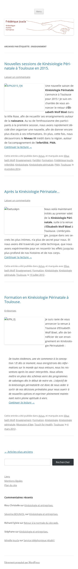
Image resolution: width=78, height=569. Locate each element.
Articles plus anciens (18, 451)
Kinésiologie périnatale (41, 164)
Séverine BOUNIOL (14, 514)
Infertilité (9, 164)
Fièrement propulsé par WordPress (22, 562)
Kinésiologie (21, 164)
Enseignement (23, 160)
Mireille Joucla (11, 540)
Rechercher (63, 462)
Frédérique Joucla (63, 160)
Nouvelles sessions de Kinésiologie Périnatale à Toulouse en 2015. (37, 66)
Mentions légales (13, 481)
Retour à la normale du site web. (41, 522)
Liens (7, 476)
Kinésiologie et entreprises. (38, 505)
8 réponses (10, 310)
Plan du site (10, 485)
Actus (41, 155)
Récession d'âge (24, 424)
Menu (39, 11)
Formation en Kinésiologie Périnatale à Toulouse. (36, 299)
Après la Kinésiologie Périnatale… (32, 191)
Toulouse (66, 164)
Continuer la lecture (18, 147)
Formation (47, 160)
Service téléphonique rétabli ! (39, 540)
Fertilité (36, 160)
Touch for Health (43, 424)
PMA (57, 164)
